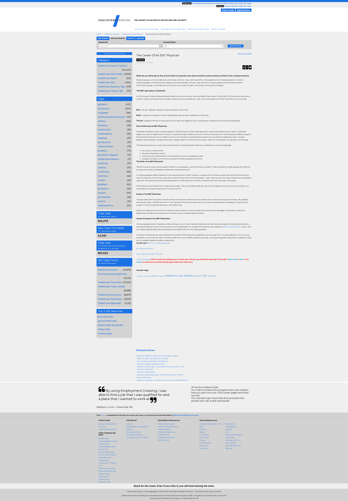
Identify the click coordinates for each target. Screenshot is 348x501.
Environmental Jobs (106, 452)
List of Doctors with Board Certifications (152, 361)
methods (103, 163)
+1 (142, 267)
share (230, 259)
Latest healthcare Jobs (107, 429)
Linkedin (150, 267)
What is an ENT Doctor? (146, 372)
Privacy (202, 440)
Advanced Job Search (134, 435)
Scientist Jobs (104, 479)
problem (102, 184)
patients (102, 104)
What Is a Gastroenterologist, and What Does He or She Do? (160, 375)
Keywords (103, 42)
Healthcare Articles (111, 34)
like (235, 259)
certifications (105, 134)
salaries (102, 167)
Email (155, 267)
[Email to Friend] (250, 67)
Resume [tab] (140, 38)
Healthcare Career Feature (132, 34)
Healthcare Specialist (109, 303)
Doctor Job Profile (144, 377)
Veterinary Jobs (105, 482)
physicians (103, 108)
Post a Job (228, 10)
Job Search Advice (133, 432)
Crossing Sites (230, 427)
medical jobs (105, 333)
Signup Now (243, 10)
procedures (104, 197)
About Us (203, 429)
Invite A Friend (163, 440)
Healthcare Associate (110, 282)
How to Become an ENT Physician (149, 254)
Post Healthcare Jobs (198, 29)
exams (101, 201)
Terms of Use (204, 437)
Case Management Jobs (108, 441)
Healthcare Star (106, 82)
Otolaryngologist (143, 259)
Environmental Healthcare (112, 274)
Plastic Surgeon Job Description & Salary (152, 358)
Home (99, 34)
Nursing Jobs (104, 460)
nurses (101, 180)
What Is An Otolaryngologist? (158, 243)
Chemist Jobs (104, 444)
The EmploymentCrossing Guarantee (234, 434)
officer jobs (104, 329)
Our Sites (102, 427)
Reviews (129, 429)
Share (138, 267)
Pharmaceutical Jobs (107, 468)
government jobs (107, 321)
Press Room (230, 424)
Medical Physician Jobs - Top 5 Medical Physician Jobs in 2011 (160, 367)
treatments (104, 129)
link (241, 259)
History (202, 432)
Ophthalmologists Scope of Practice (151, 364)
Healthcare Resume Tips (111, 86)
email (138, 262)
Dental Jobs (103, 449)
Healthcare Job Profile (110, 74)
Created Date (169, 42)
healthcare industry (108, 159)
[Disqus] (194, 314)
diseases (103, 125)
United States (105, 146)
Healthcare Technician (110, 299)
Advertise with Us (232, 440)
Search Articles (235, 46)
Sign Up (129, 424)
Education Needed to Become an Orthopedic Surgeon (157, 356)
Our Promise (230, 443)
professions (104, 142)
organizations (105, 205)
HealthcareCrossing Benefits (137, 427)
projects (102, 150)
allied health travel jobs (110, 325)
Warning (228, 448)
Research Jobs (104, 474)
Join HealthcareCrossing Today (114, 53)
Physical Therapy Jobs (107, 471)
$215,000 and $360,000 (232, 227)
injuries (102, 193)
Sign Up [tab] (131, 38)
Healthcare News (107, 78)
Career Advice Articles (166, 424)
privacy (103, 415)
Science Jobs (103, 476)
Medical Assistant (108, 270)
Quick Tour (203, 448)
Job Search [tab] (103, 38)
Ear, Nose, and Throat (144, 248)
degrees (102, 138)
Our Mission (204, 435)
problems (103, 188)
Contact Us (203, 446)
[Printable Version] (244, 67)
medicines (103, 171)
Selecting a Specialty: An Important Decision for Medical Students (162, 380)
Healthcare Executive (109, 295)
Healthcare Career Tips (110, 91)
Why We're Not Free (233, 446)
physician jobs (106, 316)
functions (103, 176)
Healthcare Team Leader (111, 286)
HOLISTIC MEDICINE (145, 369)
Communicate (205, 443)
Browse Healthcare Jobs (173, 29)
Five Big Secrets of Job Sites (137, 437)
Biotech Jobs (103, 438)
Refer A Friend (218, 29)
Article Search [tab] (118, 38)
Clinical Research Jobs (107, 447)
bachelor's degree (108, 155)
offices (101, 121)
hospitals (103, 112)
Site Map (228, 429)
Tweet (146, 267)
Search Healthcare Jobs (147, 29)
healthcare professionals (111, 117)
